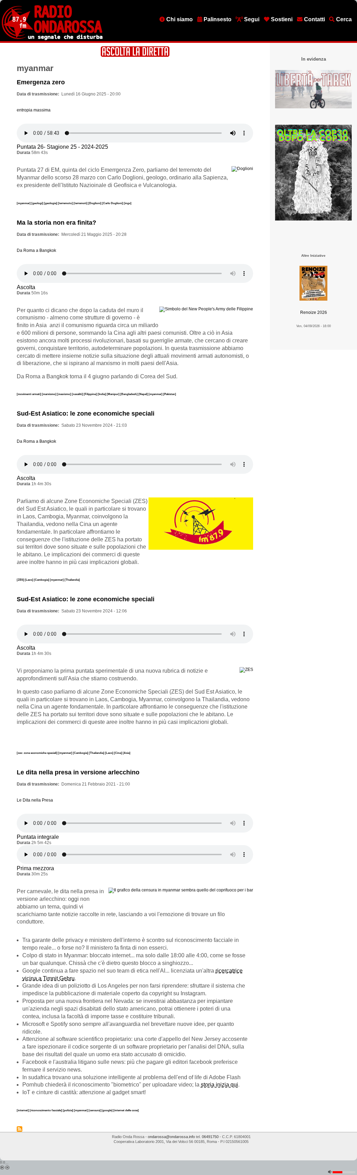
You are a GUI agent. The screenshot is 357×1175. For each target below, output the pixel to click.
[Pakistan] (169, 394)
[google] (107, 1110)
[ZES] (21, 579)
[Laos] (29, 579)
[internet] (23, 1110)
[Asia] (126, 753)
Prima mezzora (35, 868)
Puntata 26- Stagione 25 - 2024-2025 (62, 147)
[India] (102, 394)
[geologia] (51, 203)
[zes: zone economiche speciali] (37, 753)
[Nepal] (143, 394)
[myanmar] (24, 203)
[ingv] (127, 203)
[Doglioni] (95, 203)
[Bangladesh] (129, 394)
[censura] (95, 1110)
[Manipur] (113, 394)
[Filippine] (91, 394)
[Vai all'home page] (52, 38)
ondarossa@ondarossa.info (171, 1137)
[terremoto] (66, 203)
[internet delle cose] (126, 1110)
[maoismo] (64, 394)
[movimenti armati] (29, 394)
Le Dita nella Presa (35, 800)
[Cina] (118, 753)
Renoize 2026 (313, 312)
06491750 (210, 1137)
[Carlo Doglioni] (113, 203)
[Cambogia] (42, 579)
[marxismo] (49, 394)
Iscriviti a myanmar (19, 1129)
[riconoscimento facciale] (46, 1110)
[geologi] (37, 203)
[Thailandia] (72, 579)
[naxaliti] (78, 394)
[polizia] (68, 1110)
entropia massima (34, 110)
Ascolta (26, 287)
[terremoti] (81, 203)
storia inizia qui (219, 1085)
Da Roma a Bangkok (36, 250)
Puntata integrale (38, 837)
